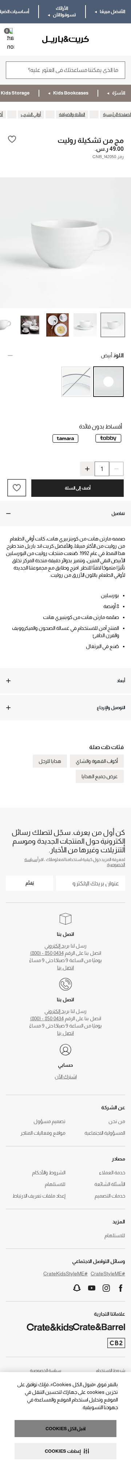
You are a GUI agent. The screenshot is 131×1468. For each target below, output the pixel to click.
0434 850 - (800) (47, 953)
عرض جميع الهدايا (100, 776)
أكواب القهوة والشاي (97, 761)
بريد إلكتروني (57, 946)
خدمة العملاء (112, 1172)
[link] (104, 39)
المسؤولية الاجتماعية (104, 1133)
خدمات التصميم (110, 1196)
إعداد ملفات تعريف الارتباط (39, 1196)
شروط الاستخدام (110, 1370)
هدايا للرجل (50, 761)
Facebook (120, 1288)
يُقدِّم (29, 883)
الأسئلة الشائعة (109, 1184)
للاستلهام (55, 1184)
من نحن (116, 1121)
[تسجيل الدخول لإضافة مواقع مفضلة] (12, 140)
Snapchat (77, 1288)
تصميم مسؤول (49, 1121)
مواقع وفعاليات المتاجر (43, 1133)
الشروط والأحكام (49, 1172)
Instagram (106, 1288)
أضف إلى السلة (78, 488)
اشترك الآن (66, 1076)
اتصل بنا (65, 967)
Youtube (91, 1288)
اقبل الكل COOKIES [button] (65, 1428)
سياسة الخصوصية (45, 1370)
